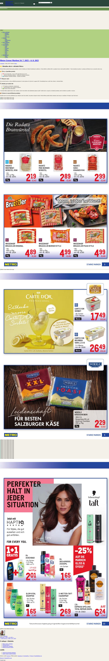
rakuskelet (2, 63)
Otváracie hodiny (8, 2)
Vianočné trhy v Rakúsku (9, 3)
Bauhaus (7, 33)
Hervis (6, 43)
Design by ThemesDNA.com (6, 658)
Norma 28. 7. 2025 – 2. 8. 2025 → (7, 637)
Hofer (6, 49)
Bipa (6, 39)
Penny (6, 52)
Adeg (6, 45)
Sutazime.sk (20, 655)
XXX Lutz (7, 36)
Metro (6, 56)
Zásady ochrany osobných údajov (9, 653)
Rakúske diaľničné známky (10, 5)
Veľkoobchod (5, 55)
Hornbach (7, 34)
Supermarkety (6, 44)
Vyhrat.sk (32, 655)
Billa (6, 47)
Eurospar (7, 48)
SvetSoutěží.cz (26, 655)
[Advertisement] (54, 20)
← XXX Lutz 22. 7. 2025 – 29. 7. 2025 (8, 638)
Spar (6, 53)
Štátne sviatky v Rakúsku (9, 1)
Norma (6, 57)
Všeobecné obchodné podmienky (9, 652)
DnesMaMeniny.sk (38, 655)
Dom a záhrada (6, 32)
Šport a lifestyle (6, 42)
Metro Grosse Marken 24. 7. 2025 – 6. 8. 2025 (19, 60)
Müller (6, 41)
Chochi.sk (8, 655)
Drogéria (4, 38)
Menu (2, 3)
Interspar (7, 50)
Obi (6, 35)
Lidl (6, 51)
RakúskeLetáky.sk (3, 8)
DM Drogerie (7, 40)
